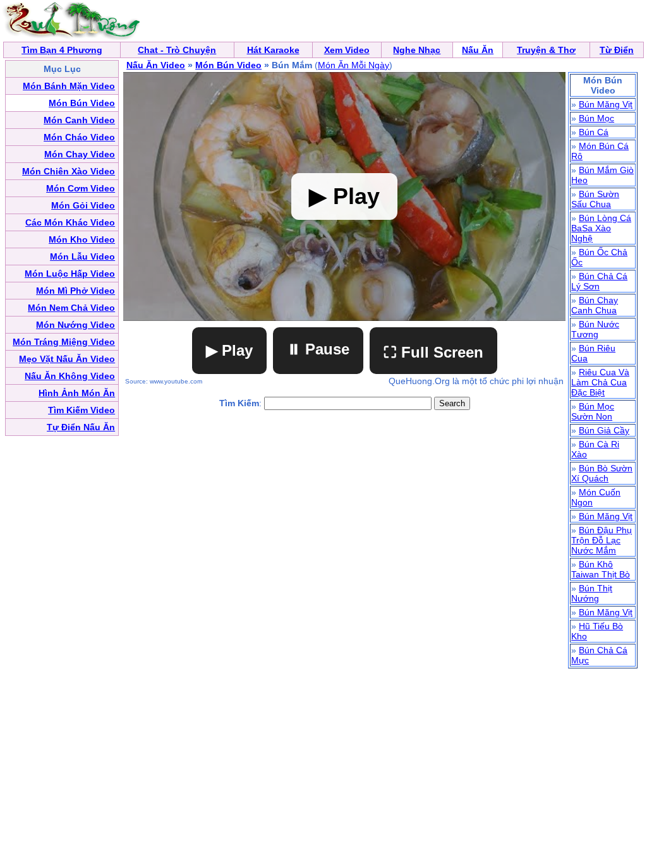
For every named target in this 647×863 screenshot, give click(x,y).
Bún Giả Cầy (604, 430)
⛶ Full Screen (433, 352)
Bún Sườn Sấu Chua (595, 199)
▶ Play (229, 350)
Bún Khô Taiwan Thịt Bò (600, 569)
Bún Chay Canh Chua (594, 305)
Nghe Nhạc (416, 50)
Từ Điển (617, 50)
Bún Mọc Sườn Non (592, 411)
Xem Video (347, 50)
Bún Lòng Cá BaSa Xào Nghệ (601, 228)
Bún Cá (593, 132)
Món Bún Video (228, 65)
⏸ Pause (318, 349)
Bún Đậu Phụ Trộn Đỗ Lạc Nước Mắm (601, 540)
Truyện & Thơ (546, 50)
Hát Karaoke (273, 50)
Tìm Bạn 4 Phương (61, 50)
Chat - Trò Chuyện (177, 50)
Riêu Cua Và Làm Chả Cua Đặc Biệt (600, 382)
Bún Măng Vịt (605, 104)
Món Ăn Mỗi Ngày (353, 65)
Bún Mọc (596, 118)
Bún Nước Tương (595, 329)
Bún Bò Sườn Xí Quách (601, 473)
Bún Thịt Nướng (591, 593)
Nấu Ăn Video (155, 65)
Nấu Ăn (477, 50)
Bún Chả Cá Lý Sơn (599, 281)
